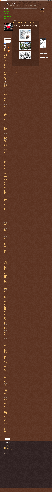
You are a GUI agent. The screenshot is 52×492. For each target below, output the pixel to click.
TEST (9, 50)
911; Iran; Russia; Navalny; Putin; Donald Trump (5, 97)
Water (5, 427)
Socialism (5, 369)
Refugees (5, 349)
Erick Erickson (5, 200)
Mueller (5, 307)
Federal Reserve (5, 204)
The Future (5, 390)
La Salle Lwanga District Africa (5, 274)
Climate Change (5, 140)
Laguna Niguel (5, 277)
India (4, 247)
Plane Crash (5, 335)
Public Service (5, 341)
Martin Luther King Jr (5, 288)
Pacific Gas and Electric (5, 323)
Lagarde (5, 276)
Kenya (5, 269)
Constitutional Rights (5, 145)
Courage (5, 150)
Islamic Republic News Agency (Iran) (5, 58)
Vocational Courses (5, 423)
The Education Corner (6, 446)
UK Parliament (5, 399)
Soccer (5, 367)
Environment (5, 199)
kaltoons (5, 266)
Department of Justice (5, 161)
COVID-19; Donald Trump (5, 152)
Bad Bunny (5, 114)
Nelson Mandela (5, 314)
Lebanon (5, 279)
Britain (5, 127)
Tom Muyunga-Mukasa (5, 393)
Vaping (5, 415)
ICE (4, 239)
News (5, 317)
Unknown (10, 51)
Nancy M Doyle (10, 49)
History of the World (5, 230)
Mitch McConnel (5, 303)
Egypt (5, 192)
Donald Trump (5, 167)
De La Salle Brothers (5, 158)
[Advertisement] (25, 15)
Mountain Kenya (5, 306)
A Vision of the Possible (6, 445)
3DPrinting (5, 94)
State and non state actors (5, 379)
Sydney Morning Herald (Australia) (5, 65)
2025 (5, 475)
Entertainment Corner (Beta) (7, 448)
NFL (4, 318)
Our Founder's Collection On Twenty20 (8, 449)
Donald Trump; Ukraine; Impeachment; (5, 179)
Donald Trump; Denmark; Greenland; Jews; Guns (5, 176)
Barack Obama (5, 115)
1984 (4, 92)
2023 (5, 477)
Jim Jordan (5, 261)
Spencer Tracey (5, 374)
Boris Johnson (5, 123)
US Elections (5, 411)
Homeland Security (5, 233)
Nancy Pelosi (5, 310)
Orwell (5, 321)
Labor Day (5, 275)
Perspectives (9, 3)
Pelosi (5, 327)
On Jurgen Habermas (5, 319)
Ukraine (5, 400)
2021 (5, 479)
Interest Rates (5, 250)
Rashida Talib (5, 345)
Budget (5, 129)
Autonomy (5, 112)
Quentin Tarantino (5, 344)
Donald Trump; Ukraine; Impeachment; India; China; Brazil (5, 182)
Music (5, 308)
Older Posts (37, 71)
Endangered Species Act (5, 198)
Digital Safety (5, 162)
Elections (5, 193)
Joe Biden (5, 262)
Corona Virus (5, 148)
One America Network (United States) (5, 61)
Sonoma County (5, 370)
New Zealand (5, 316)
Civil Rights (5, 137)
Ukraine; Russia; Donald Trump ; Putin (5, 402)
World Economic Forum (5, 431)
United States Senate (5, 408)
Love (4, 280)
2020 (5, 480)
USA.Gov (5, 79)
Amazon (5, 107)
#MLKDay (5, 86)
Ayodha (5, 113)
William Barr (5, 428)
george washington (5, 220)
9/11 (4, 95)
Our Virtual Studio (6, 444)
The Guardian (5, 74)
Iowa (4, 252)
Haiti (4, 225)
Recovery (5, 348)
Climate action (5, 138)
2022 (5, 478)
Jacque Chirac (5, 259)
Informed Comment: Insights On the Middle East (5, 55)
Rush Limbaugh (5, 356)
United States (5, 406)
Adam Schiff (5, 101)
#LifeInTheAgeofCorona (5, 85)
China (5, 136)
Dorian (5, 188)
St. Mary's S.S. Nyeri (5, 377)
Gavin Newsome (5, 215)
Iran (4, 253)
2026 (5, 453)
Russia (5, 357)
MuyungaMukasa (10, 48)
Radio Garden (5, 63)
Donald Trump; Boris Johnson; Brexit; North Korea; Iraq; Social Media (5, 172)
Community (5, 144)
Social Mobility (5, 368)
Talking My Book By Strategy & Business (5, 68)
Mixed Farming (5, 304)
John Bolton (5, 263)
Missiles (5, 302)
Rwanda (5, 358)
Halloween (5, 226)
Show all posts (30, 8)
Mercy (5, 296)
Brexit (5, 126)
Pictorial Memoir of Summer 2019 (5, 333)
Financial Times (5, 207)
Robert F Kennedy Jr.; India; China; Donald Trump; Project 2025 (5, 352)
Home (24, 71)
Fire (4, 208)
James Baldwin (5, 260)
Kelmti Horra (5, 268)
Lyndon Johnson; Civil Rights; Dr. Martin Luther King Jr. (5, 283)
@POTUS (5, 82)
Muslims (5, 309)
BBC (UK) (5, 49)
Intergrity (5, 251)
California (5, 130)
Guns (5, 224)
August (6, 454)
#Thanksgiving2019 (5, 91)
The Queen (5, 391)
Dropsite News (5, 189)
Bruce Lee (5, 128)
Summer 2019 (5, 382)
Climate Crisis (5, 141)
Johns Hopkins (5, 265)
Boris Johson (5, 124)
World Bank (5, 429)
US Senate (5, 412)
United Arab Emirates (5, 405)
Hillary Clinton (5, 229)
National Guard (5, 313)
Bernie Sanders (5, 119)
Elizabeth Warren (5, 196)
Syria (5, 385)
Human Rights (5, 238)
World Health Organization (5, 432)
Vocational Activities (5, 422)
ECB (4, 190)
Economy (5, 191)
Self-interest (5, 362)
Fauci (5, 203)
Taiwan (5, 386)
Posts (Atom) (16, 72)
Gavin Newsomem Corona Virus (5, 217)
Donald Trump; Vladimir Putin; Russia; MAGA (5, 186)
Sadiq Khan (5, 359)
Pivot (5, 334)
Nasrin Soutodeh (5, 311)
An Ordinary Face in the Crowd (7, 447)
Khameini (5, 270)
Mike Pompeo (5, 301)
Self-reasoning (5, 363)
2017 (4, 93)
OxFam (5, 322)
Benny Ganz (5, 118)
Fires (4, 209)
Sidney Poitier (5, 366)
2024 (5, 476)
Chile (4, 135)
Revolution (5, 350)
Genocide (5, 219)
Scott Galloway (5, 361)
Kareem (5, 267)
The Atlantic (5, 389)
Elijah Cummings (5, 194)
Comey (5, 143)
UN (4, 404)
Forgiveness (5, 210)
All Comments (6, 439)
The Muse (5, 75)
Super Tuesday (5, 384)
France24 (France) (5, 50)
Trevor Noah (5, 394)
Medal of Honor (5, 291)
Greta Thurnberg (5, 223)
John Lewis (5, 264)
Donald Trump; (5, 168)
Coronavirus (5, 149)
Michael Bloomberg (5, 297)
